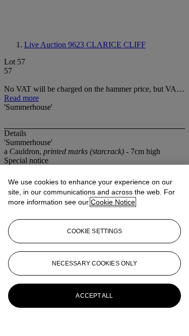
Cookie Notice (113, 202)
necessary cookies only (95, 263)
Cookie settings (94, 231)
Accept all (94, 295)
